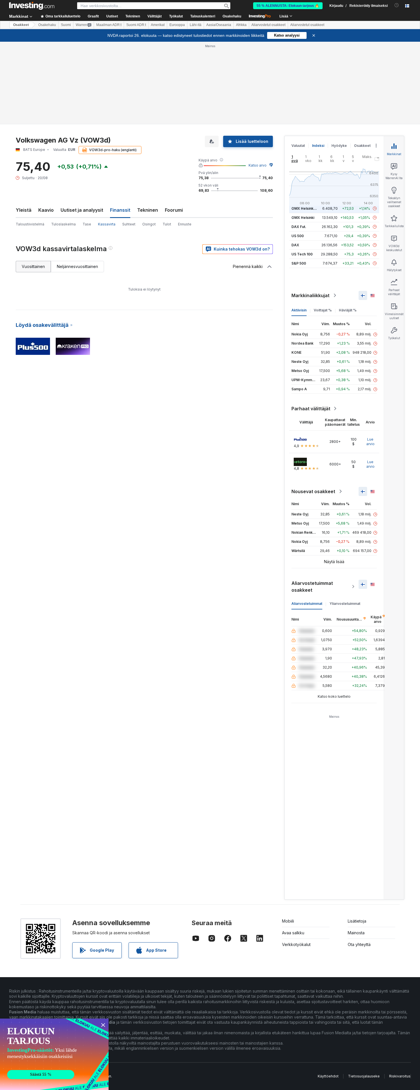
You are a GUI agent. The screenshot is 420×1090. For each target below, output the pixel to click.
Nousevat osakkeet (313, 491)
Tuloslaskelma (63, 224)
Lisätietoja (357, 921)
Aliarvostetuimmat (306, 603)
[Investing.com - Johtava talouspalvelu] (31, 6)
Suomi (66, 25)
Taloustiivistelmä (30, 224)
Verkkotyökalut (296, 944)
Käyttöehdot (328, 1076)
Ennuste (184, 224)
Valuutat (298, 145)
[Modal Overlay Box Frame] (54, 1054)
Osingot (149, 224)
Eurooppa (177, 25)
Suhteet (128, 224)
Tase (87, 224)
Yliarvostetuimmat (344, 603)
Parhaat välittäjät (310, 408)
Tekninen (147, 210)
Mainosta (356, 932)
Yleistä (23, 210)
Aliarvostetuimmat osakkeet (312, 586)
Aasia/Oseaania (218, 25)
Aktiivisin (299, 310)
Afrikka (241, 25)
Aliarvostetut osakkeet (268, 25)
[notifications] (396, 5)
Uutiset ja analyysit (82, 210)
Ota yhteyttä (359, 944)
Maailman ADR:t (108, 25)
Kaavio (46, 210)
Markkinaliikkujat (310, 295)
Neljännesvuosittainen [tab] (77, 266)
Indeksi (318, 145)
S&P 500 (298, 263)
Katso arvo (258, 165)
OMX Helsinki (302, 217)
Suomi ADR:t (136, 25)
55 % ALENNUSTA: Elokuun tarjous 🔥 (288, 6)
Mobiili (288, 921)
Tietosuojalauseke (364, 1076)
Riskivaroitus (400, 1076)
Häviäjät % (348, 310)
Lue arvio (370, 441)
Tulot (167, 224)
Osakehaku (232, 16)
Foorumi (174, 210)
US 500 (297, 236)
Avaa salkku (293, 932)
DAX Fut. (298, 227)
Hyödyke (339, 145)
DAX (295, 245)
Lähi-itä (195, 25)
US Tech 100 (302, 254)
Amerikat (158, 25)
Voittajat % (323, 310)
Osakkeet (21, 25)
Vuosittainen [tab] (33, 266)
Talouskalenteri (202, 16)
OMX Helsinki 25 (305, 208)
